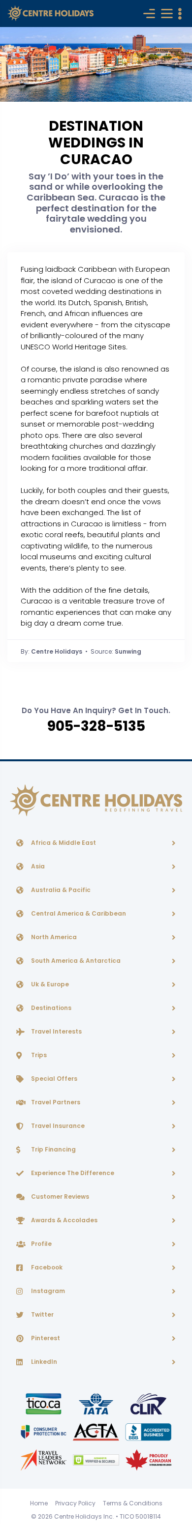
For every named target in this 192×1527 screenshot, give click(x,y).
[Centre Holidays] (50, 13)
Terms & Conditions (132, 1503)
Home (39, 1503)
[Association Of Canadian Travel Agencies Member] (96, 1431)
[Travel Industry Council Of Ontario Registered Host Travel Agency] (44, 1403)
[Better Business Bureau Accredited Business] (148, 1431)
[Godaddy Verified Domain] (96, 1459)
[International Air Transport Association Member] (96, 1403)
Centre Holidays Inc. (84, 1516)
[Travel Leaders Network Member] (44, 1459)
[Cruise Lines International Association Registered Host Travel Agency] (148, 1403)
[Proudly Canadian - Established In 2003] (148, 1459)
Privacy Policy (75, 1503)
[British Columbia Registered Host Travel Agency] (44, 1431)
